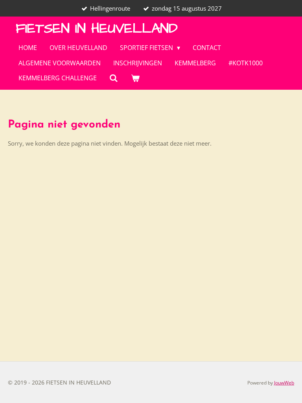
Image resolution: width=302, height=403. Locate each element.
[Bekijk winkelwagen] (134, 77)
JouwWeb (284, 383)
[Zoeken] (113, 77)
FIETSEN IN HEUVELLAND (97, 28)
